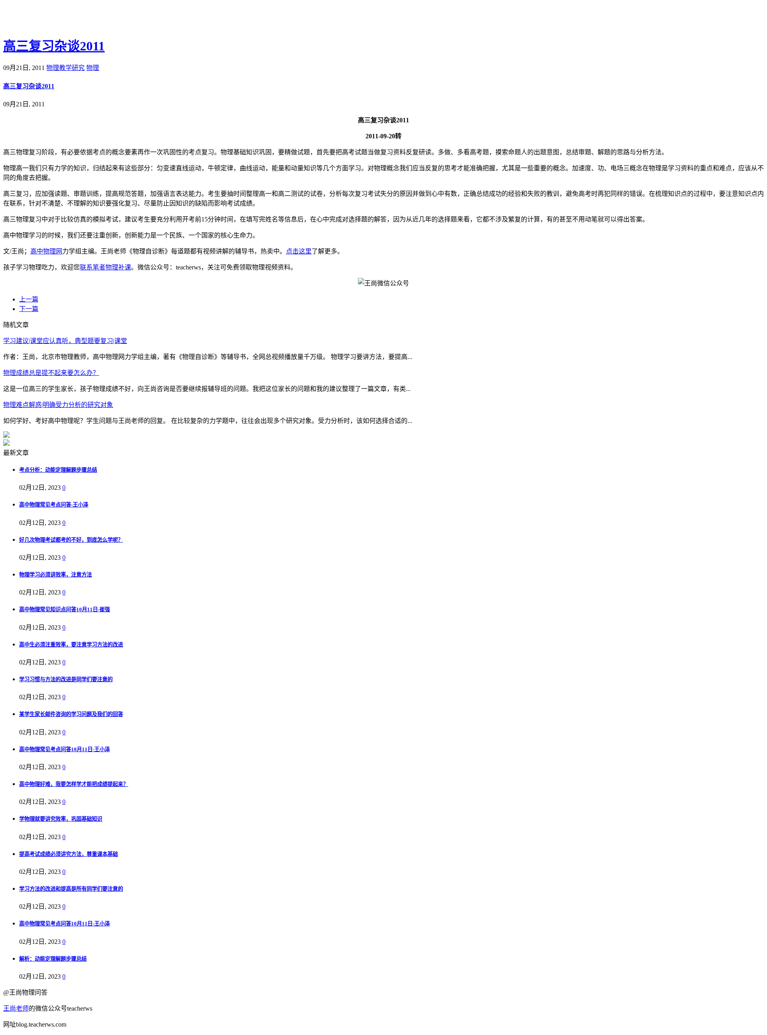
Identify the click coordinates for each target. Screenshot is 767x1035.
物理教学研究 (65, 67)
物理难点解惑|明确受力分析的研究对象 (58, 404)
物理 (92, 67)
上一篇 (28, 299)
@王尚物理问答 (47, 19)
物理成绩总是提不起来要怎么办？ (51, 372)
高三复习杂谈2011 (54, 46)
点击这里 (299, 251)
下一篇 (28, 308)
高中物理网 (46, 251)
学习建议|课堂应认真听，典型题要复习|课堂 (65, 340)
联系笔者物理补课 (105, 267)
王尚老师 (16, 1008)
